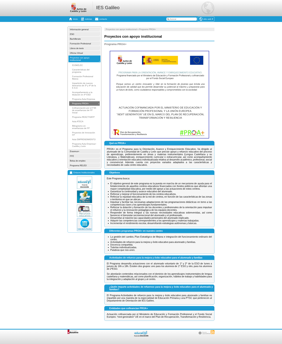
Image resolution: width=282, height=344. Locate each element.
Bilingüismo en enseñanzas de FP (81, 127)
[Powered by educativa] (73, 332)
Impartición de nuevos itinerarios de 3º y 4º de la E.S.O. (84, 85)
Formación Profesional (80, 43)
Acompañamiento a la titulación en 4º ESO (82, 93)
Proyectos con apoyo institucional (79, 59)
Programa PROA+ (80, 103)
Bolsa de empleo (77, 161)
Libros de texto (77, 48)
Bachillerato (75, 39)
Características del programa (80, 70)
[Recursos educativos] (84, 210)
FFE (72, 156)
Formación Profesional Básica (82, 77)
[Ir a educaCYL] (141, 336)
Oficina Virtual (76, 53)
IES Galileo (108, 7)
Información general (79, 29)
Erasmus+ (74, 151)
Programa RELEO (78, 165)
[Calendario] (84, 224)
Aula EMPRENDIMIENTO (84, 139)
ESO (72, 34)
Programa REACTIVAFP (83, 117)
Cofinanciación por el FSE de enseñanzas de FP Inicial (84, 110)
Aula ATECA (77, 121)
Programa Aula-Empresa (83, 99)
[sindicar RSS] (212, 332)
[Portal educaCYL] (84, 182)
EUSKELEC (77, 65)
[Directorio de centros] (84, 196)
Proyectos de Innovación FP (83, 133)
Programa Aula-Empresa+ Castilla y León (84, 145)
